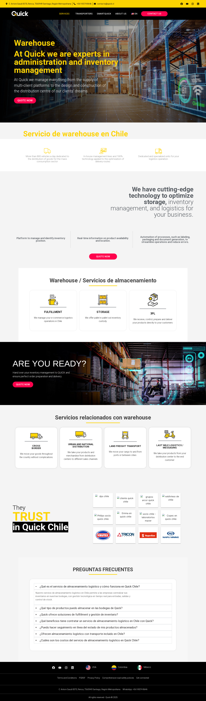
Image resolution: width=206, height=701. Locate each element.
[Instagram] (192, 3)
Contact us (154, 13)
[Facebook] (181, 3)
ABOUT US (120, 13)
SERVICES (64, 13)
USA (94, 667)
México (147, 667)
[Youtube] (187, 3)
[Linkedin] (198, 3)
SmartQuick (104, 13)
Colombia (122, 667)
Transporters (84, 13)
